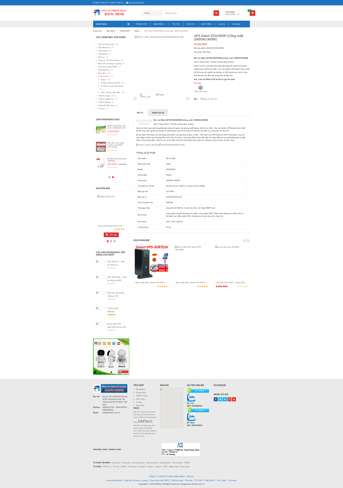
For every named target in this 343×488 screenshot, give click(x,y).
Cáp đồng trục (104, 47)
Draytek (142, 467)
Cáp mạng (102, 51)
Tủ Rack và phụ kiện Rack (112, 86)
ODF (165, 467)
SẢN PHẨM (158, 24)
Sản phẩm (140, 405)
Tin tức (139, 402)
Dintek (135, 422)
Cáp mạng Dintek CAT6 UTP (110, 226)
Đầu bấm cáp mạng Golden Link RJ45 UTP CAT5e (115, 145)
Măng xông (173, 467)
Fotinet (150, 467)
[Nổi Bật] (111, 356)
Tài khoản (236, 24)
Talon (135, 431)
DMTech (145, 421)
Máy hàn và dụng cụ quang (109, 63)
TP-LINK (198, 480)
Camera (143, 412)
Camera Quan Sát (106, 44)
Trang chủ (97, 31)
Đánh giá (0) (158, 113)
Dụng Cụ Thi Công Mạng (108, 60)
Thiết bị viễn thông (143, 431)
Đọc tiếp (113, 235)
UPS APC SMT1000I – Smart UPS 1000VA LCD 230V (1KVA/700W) (244, 282)
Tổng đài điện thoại (106, 105)
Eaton (137, 31)
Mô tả (140, 113)
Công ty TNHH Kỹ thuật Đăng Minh (144, 417)
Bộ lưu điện (177, 463)
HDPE (123, 467)
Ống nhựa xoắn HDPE (107, 67)
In (197, 99)
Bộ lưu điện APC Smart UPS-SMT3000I (192, 282)
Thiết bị (187, 463)
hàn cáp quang (138, 463)
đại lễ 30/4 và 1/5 (138, 436)
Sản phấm (110, 31)
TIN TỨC (176, 24)
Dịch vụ (101, 57)
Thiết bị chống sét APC (110, 83)
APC (138, 412)
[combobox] (152, 13)
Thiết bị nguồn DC (106, 99)
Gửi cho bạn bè (210, 99)
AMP (134, 412)
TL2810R (141, 433)
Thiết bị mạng (104, 96)
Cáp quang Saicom (114, 480)
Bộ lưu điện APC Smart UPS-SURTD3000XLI (154, 282)
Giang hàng (141, 392)
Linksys (158, 467)
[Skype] (198, 389)
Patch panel (184, 467)
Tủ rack (101, 109)
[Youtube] (234, 399)
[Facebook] (215, 399)
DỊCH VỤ (190, 24)
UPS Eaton (132, 467)
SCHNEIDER (148, 428)
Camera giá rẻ (150, 412)
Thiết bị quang (104, 102)
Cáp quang (103, 54)
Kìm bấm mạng (146, 425)
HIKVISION (137, 425)
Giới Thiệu (221, 480)
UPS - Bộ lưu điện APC (110, 92)
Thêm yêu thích (200, 91)
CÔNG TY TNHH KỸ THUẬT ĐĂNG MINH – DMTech (171, 476)
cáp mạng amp (151, 463)
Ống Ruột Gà (103, 70)
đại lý (153, 433)
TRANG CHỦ (141, 24)
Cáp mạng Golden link (148, 414)
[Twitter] (220, 399)
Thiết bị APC (125, 31)
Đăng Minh (140, 389)
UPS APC (107, 467)
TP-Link (116, 467)
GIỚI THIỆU (206, 24)
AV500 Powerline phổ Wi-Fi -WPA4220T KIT (116, 127)
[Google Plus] (229, 399)
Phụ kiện (102, 73)
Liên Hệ (221, 24)
